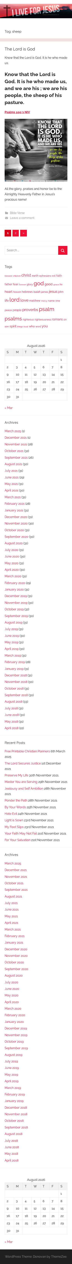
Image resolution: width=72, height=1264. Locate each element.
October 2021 (14, 451)
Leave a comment (22, 218)
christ (26, 275)
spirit (13, 326)
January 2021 (14, 510)
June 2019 (12, 636)
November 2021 (16, 444)
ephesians (45, 275)
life (7, 300)
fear (15, 284)
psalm (46, 309)
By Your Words (15, 807)
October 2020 (14, 530)
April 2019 (11, 649)
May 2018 (11, 721)
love (24, 300)
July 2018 (11, 708)
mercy (44, 300)
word (38, 326)
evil (53, 275)
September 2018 (16, 695)
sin (65, 319)
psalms (13, 318)
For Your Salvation (17, 840)
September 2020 (16, 537)
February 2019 (15, 662)
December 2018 (16, 675)
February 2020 (15, 583)
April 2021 (11, 490)
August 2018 (13, 701)
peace (8, 310)
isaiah (37, 291)
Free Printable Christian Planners (27, 751)
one (57, 300)
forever (22, 284)
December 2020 (16, 517)
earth (35, 275)
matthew (34, 300)
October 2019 (14, 609)
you (45, 326)
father (8, 284)
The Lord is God (20, 49)
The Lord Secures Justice (23, 763)
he (61, 284)
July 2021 (11, 470)
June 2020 (12, 556)
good (49, 284)
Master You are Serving (21, 782)
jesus (53, 291)
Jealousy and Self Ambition (24, 788)
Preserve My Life (16, 775)
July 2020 (11, 550)
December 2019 (16, 596)
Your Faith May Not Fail (21, 833)
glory (30, 284)
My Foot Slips (14, 827)
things (20, 326)
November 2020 (16, 523)
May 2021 (11, 484)
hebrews (27, 291)
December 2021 (16, 437)
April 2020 (12, 570)
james (44, 291)
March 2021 (13, 497)
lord (14, 299)
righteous (28, 319)
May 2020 (11, 563)
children (17, 276)
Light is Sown (14, 820)
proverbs (30, 309)
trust (26, 326)
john (60, 291)
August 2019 (13, 622)
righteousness (43, 319)
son (7, 326)
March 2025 (13, 431)
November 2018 (16, 682)
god (39, 283)
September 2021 (16, 457)
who (32, 326)
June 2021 (12, 477)
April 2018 (11, 728)
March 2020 (13, 576)
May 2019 (11, 642)
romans (57, 319)
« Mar (9, 408)
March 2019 (13, 655)
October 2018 (14, 688)
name (51, 300)
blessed (8, 276)
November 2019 (16, 603)
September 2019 (16, 616)
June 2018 (12, 715)
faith (59, 275)
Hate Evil (11, 814)
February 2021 (15, 503)
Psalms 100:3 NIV (17, 112)
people (17, 310)
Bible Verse (17, 213)
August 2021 (13, 464)
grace (56, 284)
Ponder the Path (16, 800)
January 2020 (14, 589)
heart (8, 292)
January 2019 (14, 669)
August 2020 (14, 543)
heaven (17, 292)
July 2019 (11, 629)
